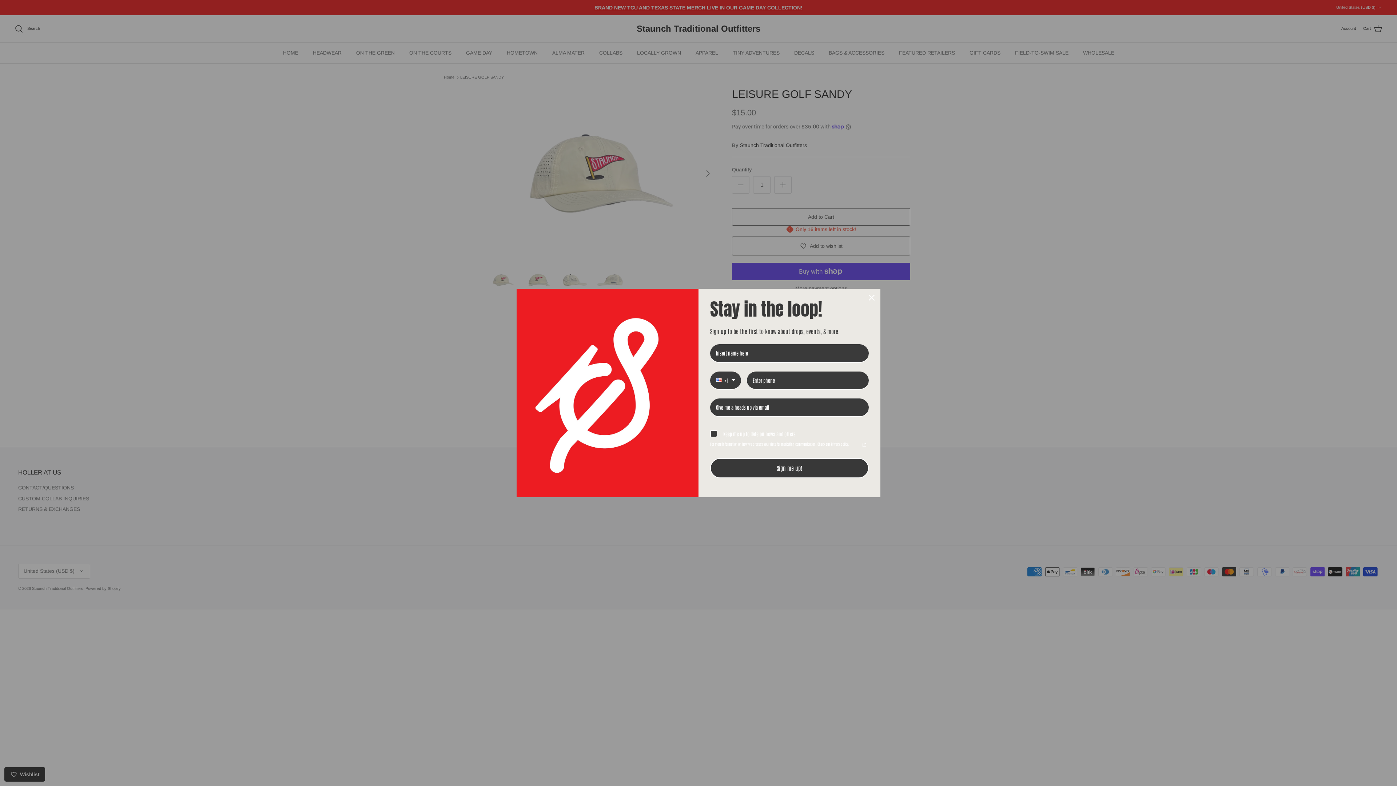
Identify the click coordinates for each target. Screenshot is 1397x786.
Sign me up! (789, 468)
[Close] (871, 297)
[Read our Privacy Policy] (864, 445)
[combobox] (725, 381)
